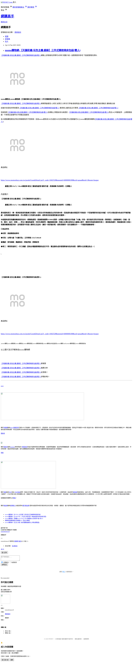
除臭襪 (6, 427)
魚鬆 (2, 452)
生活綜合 (14, 546)
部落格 (7, 39)
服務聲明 (86, 639)
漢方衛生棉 (25, 505)
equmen (12, 447)
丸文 (10, 492)
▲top (2, 549)
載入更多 (4, 552)
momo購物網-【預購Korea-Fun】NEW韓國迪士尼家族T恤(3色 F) (24, 518)
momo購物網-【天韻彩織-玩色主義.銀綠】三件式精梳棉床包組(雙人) (42, 50)
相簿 (6, 36)
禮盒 (14, 498)
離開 (11, 660)
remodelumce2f (5, 531)
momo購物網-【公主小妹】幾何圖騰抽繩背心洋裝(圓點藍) (22, 522)
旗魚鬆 (75, 492)
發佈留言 (4, 564)
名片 (6, 41)
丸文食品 (17, 492)
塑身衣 (3, 433)
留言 (20, 541)
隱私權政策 (78, 639)
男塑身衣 (24, 447)
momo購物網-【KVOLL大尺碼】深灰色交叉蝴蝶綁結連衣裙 (22, 514)
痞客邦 (16, 541)
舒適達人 (13, 505)
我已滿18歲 (5, 660)
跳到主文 (4, 22)
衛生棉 (6, 505)
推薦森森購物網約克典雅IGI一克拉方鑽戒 (17, 520)
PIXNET (51, 639)
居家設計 (18, 32)
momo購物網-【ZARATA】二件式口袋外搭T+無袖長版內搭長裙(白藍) (25, 516)
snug (2, 386)
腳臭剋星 (16, 427)
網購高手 (7, 16)
